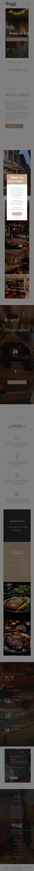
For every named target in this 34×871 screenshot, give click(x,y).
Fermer (17, 217)
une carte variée (17, 193)
